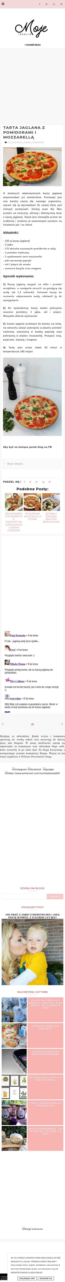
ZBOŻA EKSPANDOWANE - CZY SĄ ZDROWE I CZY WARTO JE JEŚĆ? (45, 1131)
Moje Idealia (15, 463)
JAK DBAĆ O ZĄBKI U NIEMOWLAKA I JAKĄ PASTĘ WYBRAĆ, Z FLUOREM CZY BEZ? (32, 916)
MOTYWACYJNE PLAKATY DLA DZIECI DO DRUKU (45, 1078)
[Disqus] (32, 585)
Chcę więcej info (27, 1278)
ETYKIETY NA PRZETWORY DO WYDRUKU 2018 (45, 1104)
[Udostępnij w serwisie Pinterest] (49, 482)
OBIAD (27, 142)
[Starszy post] (62, 724)
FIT (10, 142)
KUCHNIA (18, 142)
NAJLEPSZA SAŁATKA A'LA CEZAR (32, 516)
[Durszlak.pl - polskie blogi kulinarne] (32, 1229)
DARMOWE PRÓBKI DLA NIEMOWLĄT (45, 1027)
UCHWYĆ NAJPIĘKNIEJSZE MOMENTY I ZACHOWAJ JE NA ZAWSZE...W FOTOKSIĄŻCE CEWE (45, 1004)
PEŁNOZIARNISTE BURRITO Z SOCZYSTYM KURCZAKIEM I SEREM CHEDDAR (13, 522)
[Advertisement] (32, 86)
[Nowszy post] (3, 724)
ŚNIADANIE (38, 142)
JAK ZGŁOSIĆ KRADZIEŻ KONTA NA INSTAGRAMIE (45, 1052)
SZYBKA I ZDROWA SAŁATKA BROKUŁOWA (51, 517)
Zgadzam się (46, 1278)
